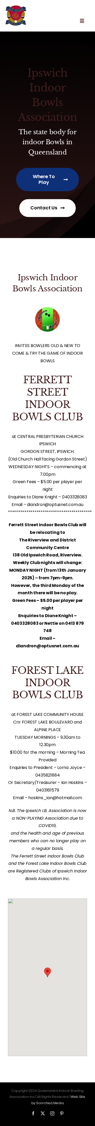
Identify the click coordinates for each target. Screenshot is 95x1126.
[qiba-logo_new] (15, 7)
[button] (47, 972)
